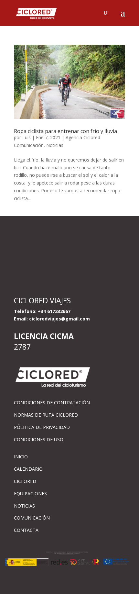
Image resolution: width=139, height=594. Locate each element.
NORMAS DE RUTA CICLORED (46, 415)
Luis (26, 137)
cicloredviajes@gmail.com (59, 319)
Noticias (54, 145)
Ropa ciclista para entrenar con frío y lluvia (65, 131)
